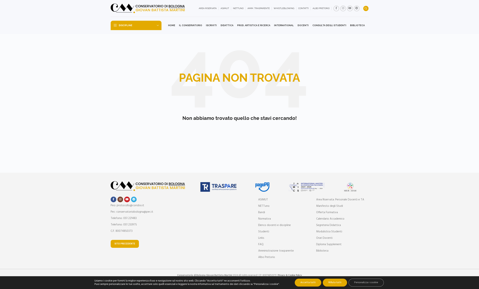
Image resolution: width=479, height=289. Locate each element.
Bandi (261, 212)
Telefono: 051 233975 (124, 224)
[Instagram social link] (343, 8)
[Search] (365, 8)
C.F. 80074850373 (122, 231)
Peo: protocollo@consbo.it (127, 205)
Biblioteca (322, 251)
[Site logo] (148, 8)
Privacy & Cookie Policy (290, 275)
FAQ (260, 244)
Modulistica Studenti (329, 231)
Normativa (264, 219)
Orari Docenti (324, 238)
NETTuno (264, 206)
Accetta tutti (308, 282)
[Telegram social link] (356, 8)
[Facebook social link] (336, 8)
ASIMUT (263, 199)
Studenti (263, 231)
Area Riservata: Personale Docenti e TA (340, 199)
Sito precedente (124, 244)
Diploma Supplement (329, 244)
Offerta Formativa (327, 212)
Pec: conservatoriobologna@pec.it (132, 212)
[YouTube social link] (350, 8)
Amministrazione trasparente (276, 251)
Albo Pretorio (266, 257)
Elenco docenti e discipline (274, 225)
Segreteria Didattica (328, 225)
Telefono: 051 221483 (124, 218)
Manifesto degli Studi (329, 206)
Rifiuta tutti (334, 282)
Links (261, 238)
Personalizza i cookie (366, 282)
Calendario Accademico (330, 219)
